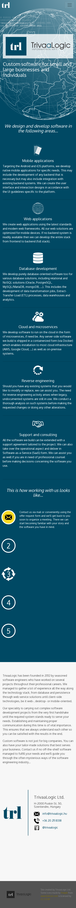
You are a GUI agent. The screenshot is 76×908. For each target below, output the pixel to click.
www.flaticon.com (49, 896)
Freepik (64, 892)
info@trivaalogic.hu (54, 813)
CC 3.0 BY (45, 899)
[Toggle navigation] (70, 5)
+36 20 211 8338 (52, 820)
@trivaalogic (50, 827)
